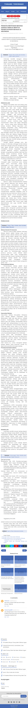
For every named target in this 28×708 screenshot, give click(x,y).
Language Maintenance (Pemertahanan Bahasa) (13, 538)
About (5, 699)
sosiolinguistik (13, 661)
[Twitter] (11, 702)
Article (3, 657)
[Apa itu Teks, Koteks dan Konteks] (7, 560)
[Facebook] (9, 702)
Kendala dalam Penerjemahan (7, 593)
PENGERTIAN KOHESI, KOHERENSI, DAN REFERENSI (13, 646)
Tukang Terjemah (14, 4)
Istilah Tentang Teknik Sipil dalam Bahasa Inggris (14, 650)
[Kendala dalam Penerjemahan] (7, 588)
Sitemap (22, 699)
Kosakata (23, 657)
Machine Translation (6, 659)
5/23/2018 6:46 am (13, 600)
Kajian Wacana (16, 657)
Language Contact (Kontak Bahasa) (12, 539)
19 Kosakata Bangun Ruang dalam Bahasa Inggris (15, 642)
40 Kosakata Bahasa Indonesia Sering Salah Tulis (14, 675)
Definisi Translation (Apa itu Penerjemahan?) (20, 565)
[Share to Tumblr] (25, 546)
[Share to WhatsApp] (7, 546)
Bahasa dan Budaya (18, 593)
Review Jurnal (5, 661)
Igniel (16, 706)
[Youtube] (19, 702)
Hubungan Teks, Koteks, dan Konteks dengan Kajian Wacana (7, 578)
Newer (3, 550)
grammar (9, 657)
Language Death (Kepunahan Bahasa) (11, 536)
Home (2, 11)
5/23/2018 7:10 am (16, 610)
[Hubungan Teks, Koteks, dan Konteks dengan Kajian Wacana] (7, 572)
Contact (8, 699)
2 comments (21, 33)
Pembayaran (23, 11)
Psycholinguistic (16, 659)
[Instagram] (17, 702)
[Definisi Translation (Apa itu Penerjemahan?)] (21, 560)
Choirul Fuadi (7, 610)
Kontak (12, 11)
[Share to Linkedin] (20, 546)
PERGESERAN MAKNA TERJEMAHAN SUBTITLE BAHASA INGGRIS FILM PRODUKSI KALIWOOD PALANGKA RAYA (19, 580)
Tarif (18, 11)
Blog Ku (7, 11)
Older (24, 550)
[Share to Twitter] (12, 546)
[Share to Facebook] (3, 546)
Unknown (6, 600)
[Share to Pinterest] (16, 546)
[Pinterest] (14, 702)
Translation (20, 661)
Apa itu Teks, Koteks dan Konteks (15, 531)
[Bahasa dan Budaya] (21, 588)
